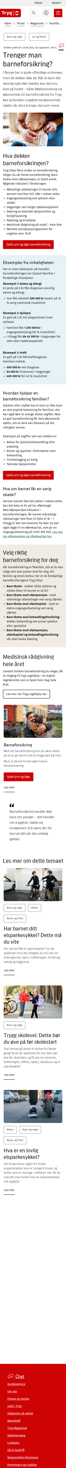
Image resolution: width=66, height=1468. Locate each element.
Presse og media (18, 1399)
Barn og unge (14, 36)
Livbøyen (13, 1443)
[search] (34, 13)
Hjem (7, 23)
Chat (19, 1376)
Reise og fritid (15, 918)
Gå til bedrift (16, 1450)
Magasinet (37, 23)
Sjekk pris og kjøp (18, 776)
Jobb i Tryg (14, 1406)
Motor (34, 907)
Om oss (12, 1391)
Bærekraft (14, 1421)
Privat (38, 3)
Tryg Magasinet (17, 1428)
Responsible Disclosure (22, 1457)
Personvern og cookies (22, 1465)
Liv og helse (39, 36)
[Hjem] (10, 13)
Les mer (9, 787)
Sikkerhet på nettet (20, 1413)
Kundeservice (16, 1384)
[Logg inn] (46, 13)
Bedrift (56, 3)
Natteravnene (16, 1435)
